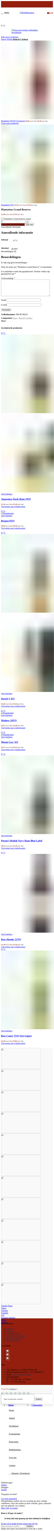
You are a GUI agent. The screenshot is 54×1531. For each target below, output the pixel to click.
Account (9, 1331)
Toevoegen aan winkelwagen (13, 224)
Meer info (5, 1508)
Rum (15, 318)
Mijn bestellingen (13, 1333)
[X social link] (22, 5)
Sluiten (4, 1485)
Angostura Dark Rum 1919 (16, 499)
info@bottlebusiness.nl (21, 1374)
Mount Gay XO (9, 742)
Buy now (29, 224)
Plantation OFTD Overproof (13, 121)
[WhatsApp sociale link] (35, 5)
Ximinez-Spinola (8, 1318)
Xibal (3, 1320)
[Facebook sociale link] (18, 5)
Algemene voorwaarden (16, 1336)
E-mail (4, 305)
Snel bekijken (6, 494)
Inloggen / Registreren (20, 1473)
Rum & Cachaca (20, 39)
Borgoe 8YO (8, 520)
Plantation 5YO (8, 205)
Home (4, 39)
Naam (3, 300)
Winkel (10, 39)
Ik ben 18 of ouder (9, 1523)
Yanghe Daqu (6, 1306)
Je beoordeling (8, 278)
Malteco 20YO (9, 720)
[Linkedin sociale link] (32, 5)
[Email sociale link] (25, 5)
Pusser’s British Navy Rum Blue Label (21, 840)
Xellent (4, 1322)
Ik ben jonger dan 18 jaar (27, 1523)
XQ (2, 1315)
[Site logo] (27, 13)
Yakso (3, 1308)
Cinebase (12, 1389)
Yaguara (4, 1310)
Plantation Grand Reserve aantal (17, 219)
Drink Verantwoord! (14, 1338)
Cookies (9, 1329)
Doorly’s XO (8, 698)
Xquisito (4, 1313)
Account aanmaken (9, 1499)
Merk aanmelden (13, 1340)
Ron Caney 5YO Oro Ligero (16, 1035)
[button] (13, 506)
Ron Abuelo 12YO (11, 939)
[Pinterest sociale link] (28, 5)
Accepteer (14, 1508)
